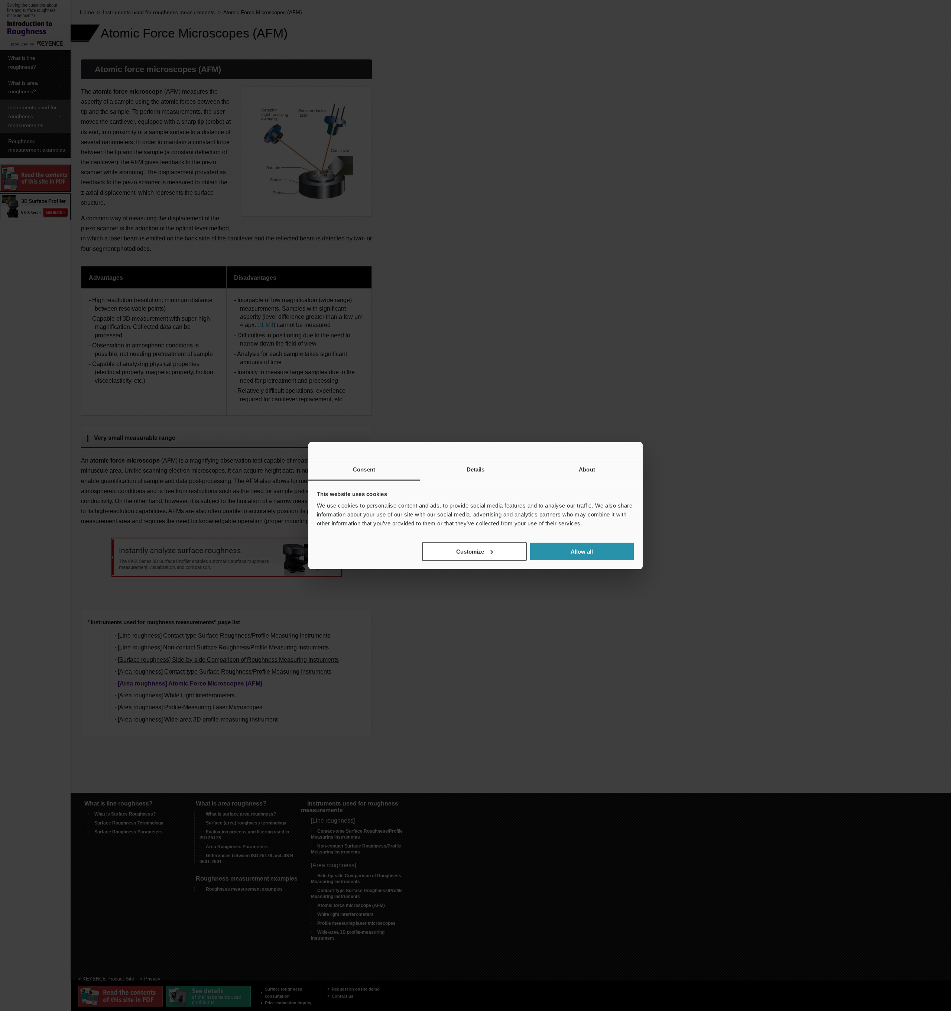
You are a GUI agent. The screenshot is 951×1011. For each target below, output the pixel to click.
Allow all (582, 551)
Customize (470, 551)
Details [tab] (476, 469)
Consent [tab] (364, 469)
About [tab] (587, 469)
